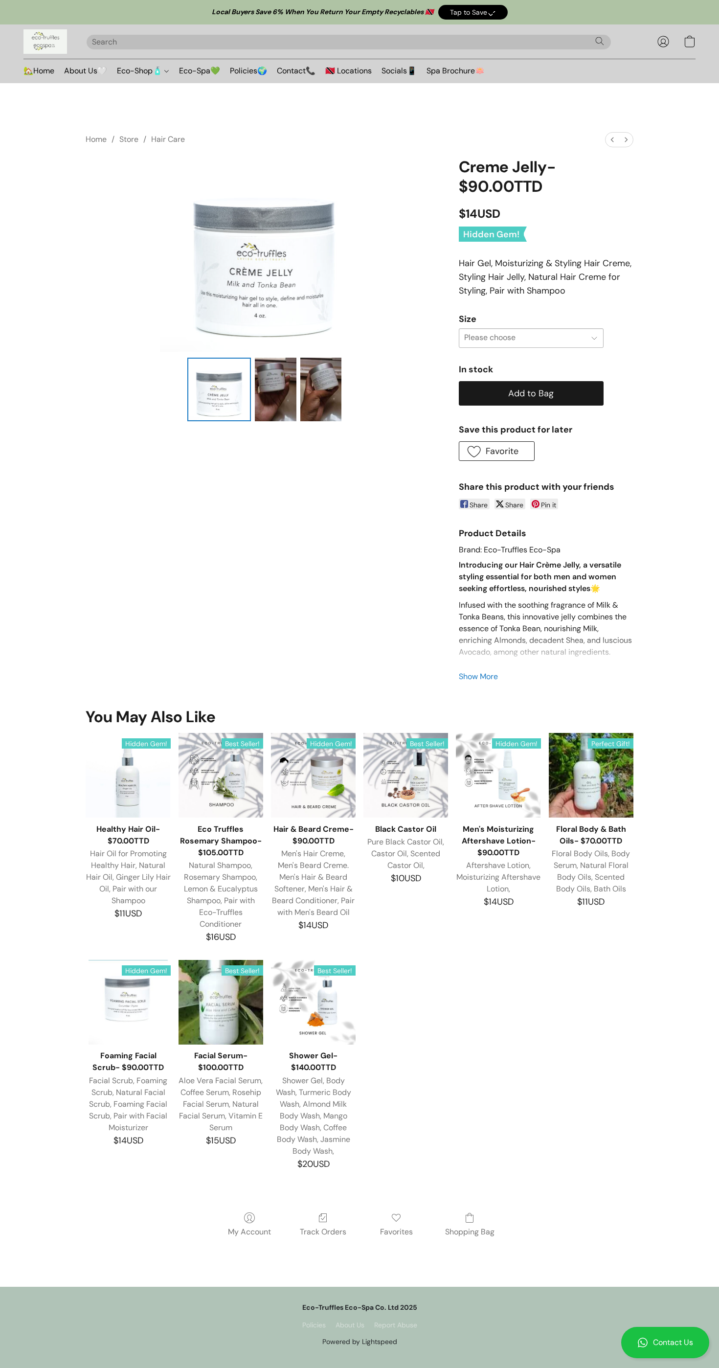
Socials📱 (399, 71)
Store (128, 139)
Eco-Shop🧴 (140, 71)
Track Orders (323, 1232)
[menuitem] (612, 140)
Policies (314, 1325)
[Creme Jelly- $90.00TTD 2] (320, 389)
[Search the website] (599, 41)
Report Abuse (395, 1325)
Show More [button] (478, 676)
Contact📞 (296, 71)
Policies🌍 (248, 71)
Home (96, 139)
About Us (350, 1325)
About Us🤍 (85, 71)
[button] (473, 12)
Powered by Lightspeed (359, 1341)
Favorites (396, 1232)
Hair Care (168, 139)
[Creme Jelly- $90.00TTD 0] (219, 389)
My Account (249, 1232)
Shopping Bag (469, 1232)
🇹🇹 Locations (348, 71)
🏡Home (38, 71)
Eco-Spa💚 (199, 71)
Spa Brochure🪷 (456, 71)
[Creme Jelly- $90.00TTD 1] (275, 389)
